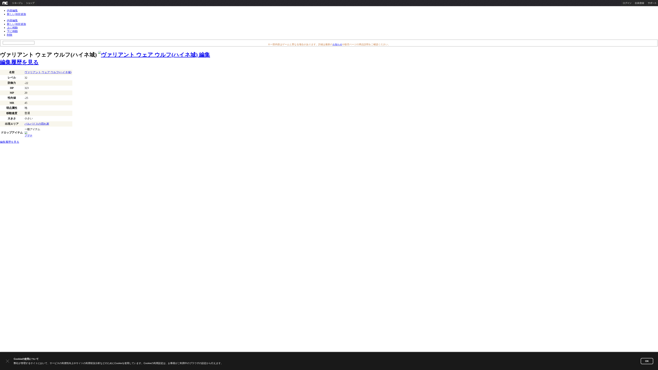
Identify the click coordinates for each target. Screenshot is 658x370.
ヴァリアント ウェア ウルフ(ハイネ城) (48, 72)
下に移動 (12, 31)
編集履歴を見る (19, 62)
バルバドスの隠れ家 (37, 123)
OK (647, 361)
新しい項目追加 (16, 14)
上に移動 (12, 27)
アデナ (28, 135)
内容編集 (12, 10)
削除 (9, 34)
